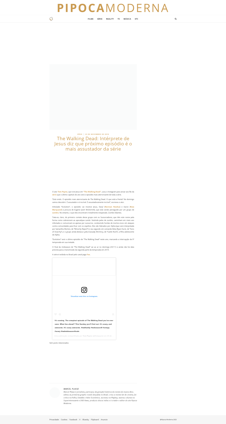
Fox (88, 254)
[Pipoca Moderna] (51, 19)
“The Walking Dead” (92, 191)
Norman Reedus (112, 207)
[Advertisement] (113, 43)
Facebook (73, 419)
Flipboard (95, 419)
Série (99, 19)
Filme (90, 19)
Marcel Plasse (71, 389)
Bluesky (86, 419)
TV (119, 19)
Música (127, 19)
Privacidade (54, 419)
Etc (136, 19)
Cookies (64, 419)
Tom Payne (62, 191)
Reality (110, 19)
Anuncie (104, 419)
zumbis (55, 212)
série (54, 194)
